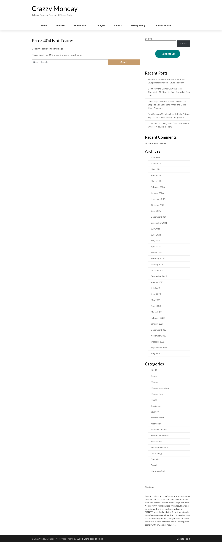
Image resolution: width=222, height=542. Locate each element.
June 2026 (156, 163)
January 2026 (157, 193)
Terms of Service (162, 25)
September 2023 (159, 276)
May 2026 (155, 169)
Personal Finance (159, 429)
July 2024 (155, 228)
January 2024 (157, 264)
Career (154, 376)
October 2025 (157, 205)
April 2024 (156, 246)
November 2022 (158, 335)
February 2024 (158, 258)
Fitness (118, 25)
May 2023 (155, 300)
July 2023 (155, 288)
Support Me (168, 53)
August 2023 (157, 282)
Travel (154, 465)
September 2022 (159, 347)
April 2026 (156, 175)
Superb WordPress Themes (90, 539)
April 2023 (156, 306)
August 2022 (157, 353)
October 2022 (157, 341)
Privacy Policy (138, 25)
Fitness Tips (80, 25)
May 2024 (155, 240)
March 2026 (156, 181)
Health (154, 400)
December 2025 (158, 199)
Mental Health (157, 417)
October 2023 (157, 270)
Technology (156, 453)
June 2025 (156, 211)
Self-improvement (159, 447)
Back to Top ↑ (183, 539)
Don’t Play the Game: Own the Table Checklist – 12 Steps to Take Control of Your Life (169, 92)
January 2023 (157, 323)
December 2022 (158, 329)
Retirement (156, 441)
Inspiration (156, 406)
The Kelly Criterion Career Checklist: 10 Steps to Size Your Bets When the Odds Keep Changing (167, 104)
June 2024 (156, 234)
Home (44, 25)
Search (148, 39)
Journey (155, 411)
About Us (60, 25)
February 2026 (158, 187)
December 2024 (158, 216)
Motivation (156, 423)
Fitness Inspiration (160, 388)
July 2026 (155, 157)
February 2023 (158, 318)
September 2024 (159, 223)
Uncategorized (158, 471)
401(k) (154, 370)
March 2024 (156, 252)
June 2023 (156, 294)
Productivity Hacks (160, 435)
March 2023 (156, 312)
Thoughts (100, 25)
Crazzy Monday (55, 8)
